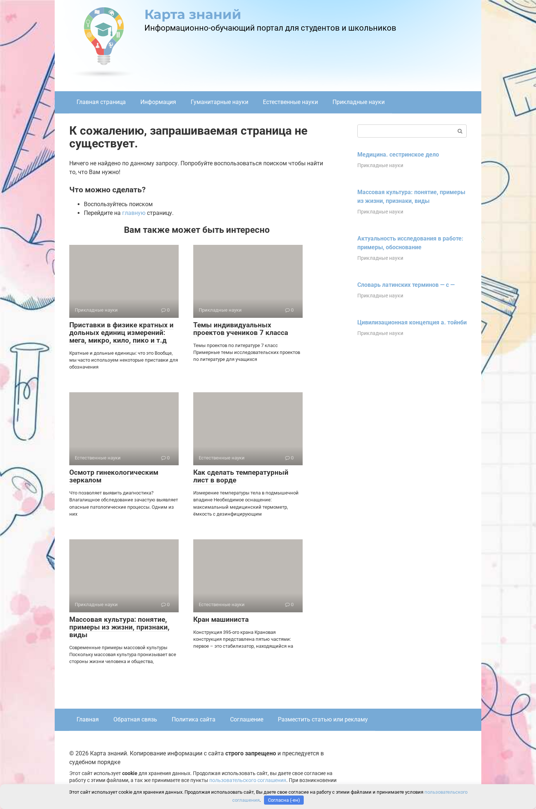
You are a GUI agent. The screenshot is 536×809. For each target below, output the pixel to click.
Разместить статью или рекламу (323, 719)
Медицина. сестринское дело (398, 154)
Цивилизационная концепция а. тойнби (412, 322)
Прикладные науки (359, 102)
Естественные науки (290, 102)
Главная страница (101, 102)
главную (133, 212)
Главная (88, 719)
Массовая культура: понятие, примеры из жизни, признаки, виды (119, 627)
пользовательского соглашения (247, 780)
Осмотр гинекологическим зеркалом (113, 476)
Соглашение (246, 719)
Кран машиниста (221, 619)
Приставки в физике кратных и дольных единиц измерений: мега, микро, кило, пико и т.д (121, 332)
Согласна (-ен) (284, 800)
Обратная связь (135, 719)
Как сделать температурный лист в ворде (240, 476)
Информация (158, 102)
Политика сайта (193, 719)
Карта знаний (192, 14)
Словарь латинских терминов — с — (406, 284)
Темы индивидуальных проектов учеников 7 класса (240, 329)
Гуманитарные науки (219, 102)
